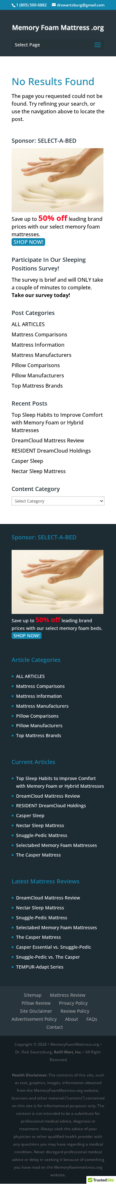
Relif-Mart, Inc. (68, 1052)
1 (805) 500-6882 (31, 5)
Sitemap (33, 995)
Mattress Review (67, 995)
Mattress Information (38, 344)
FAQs (91, 1019)
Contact (54, 1027)
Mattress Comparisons (39, 334)
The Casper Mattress (38, 855)
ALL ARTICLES (28, 324)
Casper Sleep (27, 460)
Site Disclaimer (36, 1011)
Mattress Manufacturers (42, 354)
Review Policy (75, 1011)
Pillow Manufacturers (38, 375)
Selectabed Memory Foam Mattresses (56, 845)
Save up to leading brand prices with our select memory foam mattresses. (57, 226)
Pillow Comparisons (36, 365)
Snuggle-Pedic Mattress (41, 835)
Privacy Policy (73, 1003)
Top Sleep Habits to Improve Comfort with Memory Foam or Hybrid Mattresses (57, 422)
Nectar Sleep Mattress (39, 471)
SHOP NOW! (28, 242)
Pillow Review (36, 1003)
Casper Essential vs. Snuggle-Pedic (53, 947)
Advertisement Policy (34, 1019)
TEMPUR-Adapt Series (39, 967)
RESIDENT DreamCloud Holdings (51, 450)
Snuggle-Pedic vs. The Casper (48, 957)
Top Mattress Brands (37, 385)
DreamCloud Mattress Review (48, 440)
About (71, 1019)
